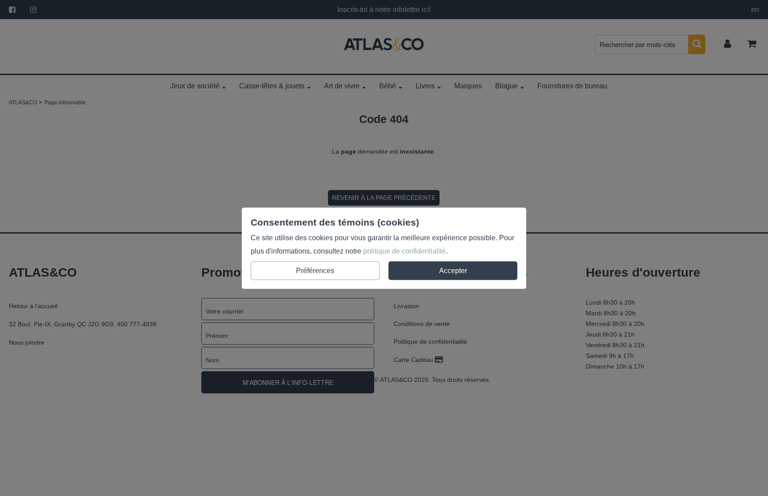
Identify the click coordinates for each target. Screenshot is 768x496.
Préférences (315, 270)
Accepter (453, 270)
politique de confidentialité (404, 250)
